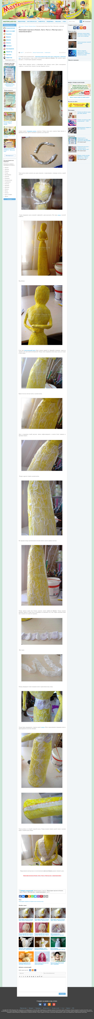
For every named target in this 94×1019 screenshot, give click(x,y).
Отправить (62, 993)
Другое (6, 196)
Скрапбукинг (8, 181)
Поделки (34, 52)
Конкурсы (31, 1008)
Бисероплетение (10, 28)
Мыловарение (10, 48)
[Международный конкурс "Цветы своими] (10, 116)
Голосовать (9, 199)
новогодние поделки (24, 901)
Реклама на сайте (55, 1008)
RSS (73, 1008)
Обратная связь (23, 1008)
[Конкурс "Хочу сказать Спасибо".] (10, 130)
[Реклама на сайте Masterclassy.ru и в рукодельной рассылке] (79, 106)
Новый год (9, 51)
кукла (59, 215)
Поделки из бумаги (40, 52)
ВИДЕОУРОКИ (21, 21)
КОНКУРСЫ (41, 21)
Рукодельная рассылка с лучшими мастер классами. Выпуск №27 (83, 148)
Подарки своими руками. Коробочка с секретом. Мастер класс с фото (83, 157)
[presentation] (20, 976)
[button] (20, 976)
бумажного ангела (31, 131)
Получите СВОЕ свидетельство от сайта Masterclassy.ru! (10, 84)
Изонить (8, 43)
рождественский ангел (30, 350)
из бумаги (31, 901)
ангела (43, 727)
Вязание (8, 37)
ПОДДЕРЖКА (50, 21)
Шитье (6, 190)
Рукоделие (7, 178)
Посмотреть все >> (10, 155)
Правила (68, 1008)
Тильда (6, 172)
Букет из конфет (10, 31)
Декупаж (8, 40)
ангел (35, 901)
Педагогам (9, 57)
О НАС (64, 21)
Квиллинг (9, 46)
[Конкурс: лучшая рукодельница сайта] (10, 95)
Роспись (7, 192)
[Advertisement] (42, 43)
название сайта (9, 21)
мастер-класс (40, 901)
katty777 (22, 52)
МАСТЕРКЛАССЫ (32, 21)
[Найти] (81, 21)
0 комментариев (47, 52)
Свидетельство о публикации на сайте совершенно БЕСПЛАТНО (83, 139)
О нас (63, 1008)
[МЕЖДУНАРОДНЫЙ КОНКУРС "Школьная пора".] (10, 143)
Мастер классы (46, 1008)
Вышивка (9, 34)
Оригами (8, 54)
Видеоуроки (38, 1008)
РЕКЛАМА (58, 21)
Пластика (7, 183)
